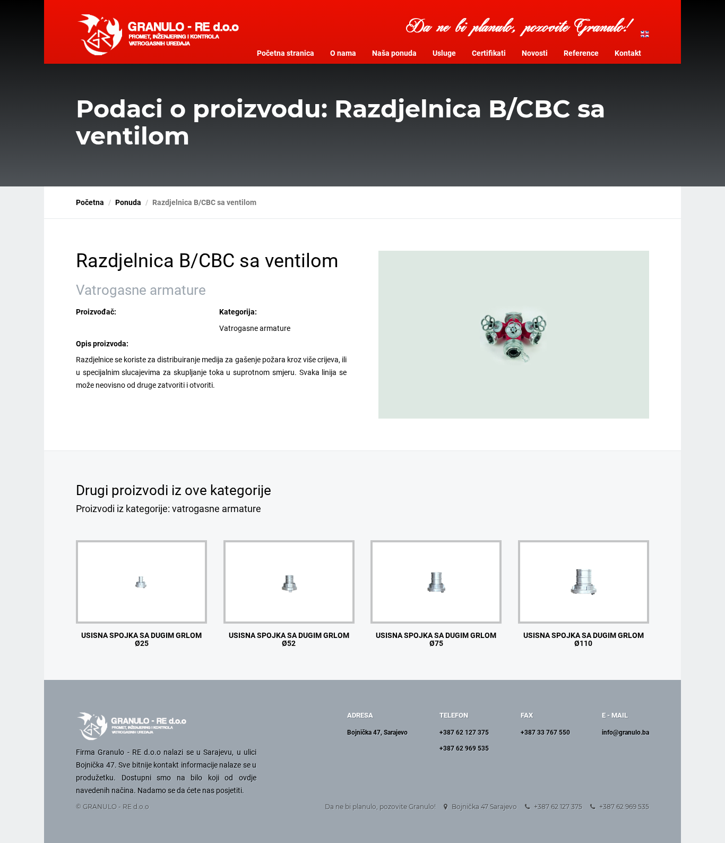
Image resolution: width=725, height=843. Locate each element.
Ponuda (128, 202)
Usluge (444, 53)
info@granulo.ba (625, 732)
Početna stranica (285, 53)
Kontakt (628, 53)
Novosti (535, 53)
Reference (581, 53)
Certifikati (489, 53)
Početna (90, 202)
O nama (343, 53)
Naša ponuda (394, 53)
